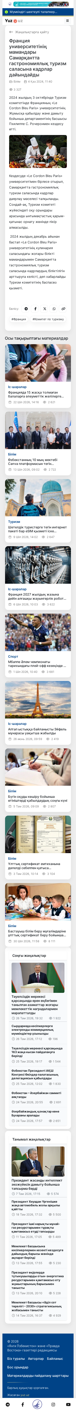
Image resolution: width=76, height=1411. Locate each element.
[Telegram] (25, 309)
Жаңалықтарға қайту (32, 32)
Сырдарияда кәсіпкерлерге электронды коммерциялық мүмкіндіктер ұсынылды (33, 1029)
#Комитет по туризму (48, 319)
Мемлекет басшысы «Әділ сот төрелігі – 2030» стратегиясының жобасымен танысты (37, 1306)
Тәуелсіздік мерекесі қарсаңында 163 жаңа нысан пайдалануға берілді (37, 1052)
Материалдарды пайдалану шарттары (38, 1376)
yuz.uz (24, 1395)
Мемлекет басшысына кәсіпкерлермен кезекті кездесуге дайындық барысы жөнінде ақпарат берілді (37, 1251)
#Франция (19, 319)
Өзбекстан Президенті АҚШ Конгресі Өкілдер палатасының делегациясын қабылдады (35, 1074)
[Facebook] (35, 309)
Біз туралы (16, 1359)
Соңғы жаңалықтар (29, 956)
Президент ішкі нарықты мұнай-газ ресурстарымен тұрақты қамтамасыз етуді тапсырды (36, 1227)
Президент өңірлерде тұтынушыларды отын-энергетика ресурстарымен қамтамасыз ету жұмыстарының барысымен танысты (38, 1280)
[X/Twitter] (44, 309)
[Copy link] (62, 309)
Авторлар (36, 1359)
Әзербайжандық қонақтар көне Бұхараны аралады (35, 1113)
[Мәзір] (67, 20)
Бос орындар (17, 1367)
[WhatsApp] (53, 309)
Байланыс (55, 1359)
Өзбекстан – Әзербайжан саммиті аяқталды (36, 1095)
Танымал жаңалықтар (31, 1139)
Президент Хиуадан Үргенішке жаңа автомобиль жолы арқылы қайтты (36, 1205)
